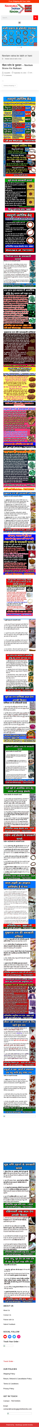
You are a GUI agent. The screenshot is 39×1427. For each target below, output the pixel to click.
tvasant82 (7, 73)
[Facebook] (9, 1336)
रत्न (31, 73)
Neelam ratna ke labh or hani (13, 58)
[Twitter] (14, 1336)
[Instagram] (18, 1336)
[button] (19, 22)
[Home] (2, 58)
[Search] (35, 17)
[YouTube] (5, 1336)
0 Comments (8, 75)
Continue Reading (10, 85)
